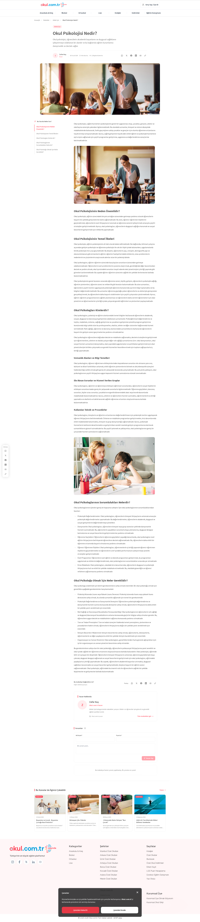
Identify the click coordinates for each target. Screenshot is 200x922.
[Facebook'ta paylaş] (5, 460)
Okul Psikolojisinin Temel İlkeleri (47, 134)
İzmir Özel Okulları (108, 859)
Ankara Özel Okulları (108, 855)
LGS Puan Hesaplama (156, 871)
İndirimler (136, 13)
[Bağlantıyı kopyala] (5, 474)
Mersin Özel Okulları (108, 879)
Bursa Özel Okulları (108, 867)
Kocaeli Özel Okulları (109, 871)
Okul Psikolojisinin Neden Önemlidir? (45, 128)
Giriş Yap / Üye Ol (151, 5)
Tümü (161, 790)
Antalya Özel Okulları (109, 863)
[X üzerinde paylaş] (5, 455)
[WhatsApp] (5, 451)
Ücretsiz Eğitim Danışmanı (158, 875)
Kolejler (118, 13)
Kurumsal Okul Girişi (155, 902)
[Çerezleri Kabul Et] (137, 892)
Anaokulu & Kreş (46, 13)
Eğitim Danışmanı (153, 13)
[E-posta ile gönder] (5, 469)
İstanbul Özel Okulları (109, 851)
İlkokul (64, 13)
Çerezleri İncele (119, 910)
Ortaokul (82, 13)
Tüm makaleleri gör (144, 716)
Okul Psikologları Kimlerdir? (45, 138)
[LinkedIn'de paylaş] (5, 465)
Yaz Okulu (151, 879)
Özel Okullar (152, 855)
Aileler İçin (57, 26)
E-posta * (119, 735)
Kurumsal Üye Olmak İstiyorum (160, 898)
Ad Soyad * (79, 735)
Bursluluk (150, 859)
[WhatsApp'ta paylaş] (122, 55)
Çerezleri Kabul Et (80, 910)
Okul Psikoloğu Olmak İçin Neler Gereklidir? (47, 151)
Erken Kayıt (151, 867)
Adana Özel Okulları (108, 875)
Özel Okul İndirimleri (155, 863)
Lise (100, 13)
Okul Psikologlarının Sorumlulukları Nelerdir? (44, 144)
